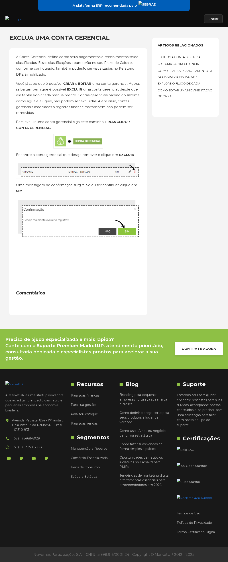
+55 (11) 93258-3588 (27, 447)
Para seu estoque (84, 414)
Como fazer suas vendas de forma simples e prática (141, 446)
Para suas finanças (85, 395)
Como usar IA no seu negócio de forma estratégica (143, 433)
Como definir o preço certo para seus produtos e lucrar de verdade (144, 417)
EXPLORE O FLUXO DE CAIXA (179, 83)
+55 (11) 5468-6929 (26, 438)
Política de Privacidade (194, 523)
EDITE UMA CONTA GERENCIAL (180, 57)
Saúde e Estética (84, 477)
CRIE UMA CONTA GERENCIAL (179, 64)
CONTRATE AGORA (199, 349)
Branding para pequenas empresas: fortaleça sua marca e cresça (143, 399)
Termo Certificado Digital (196, 532)
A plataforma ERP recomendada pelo (105, 5)
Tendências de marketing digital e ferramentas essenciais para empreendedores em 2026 (144, 480)
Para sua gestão (83, 405)
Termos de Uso (188, 513)
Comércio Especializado (89, 458)
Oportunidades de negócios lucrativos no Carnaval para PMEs (141, 462)
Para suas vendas (84, 423)
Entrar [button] (213, 19)
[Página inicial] (13, 19)
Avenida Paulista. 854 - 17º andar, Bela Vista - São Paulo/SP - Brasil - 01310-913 (37, 425)
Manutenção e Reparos (89, 449)
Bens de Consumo (85, 467)
